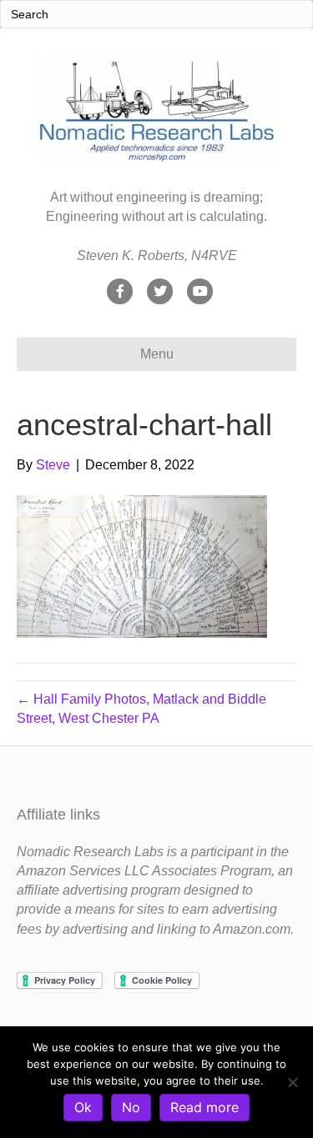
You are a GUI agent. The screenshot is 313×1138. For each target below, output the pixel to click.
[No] (292, 1082)
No (131, 1107)
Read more (204, 1107)
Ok (83, 1107)
